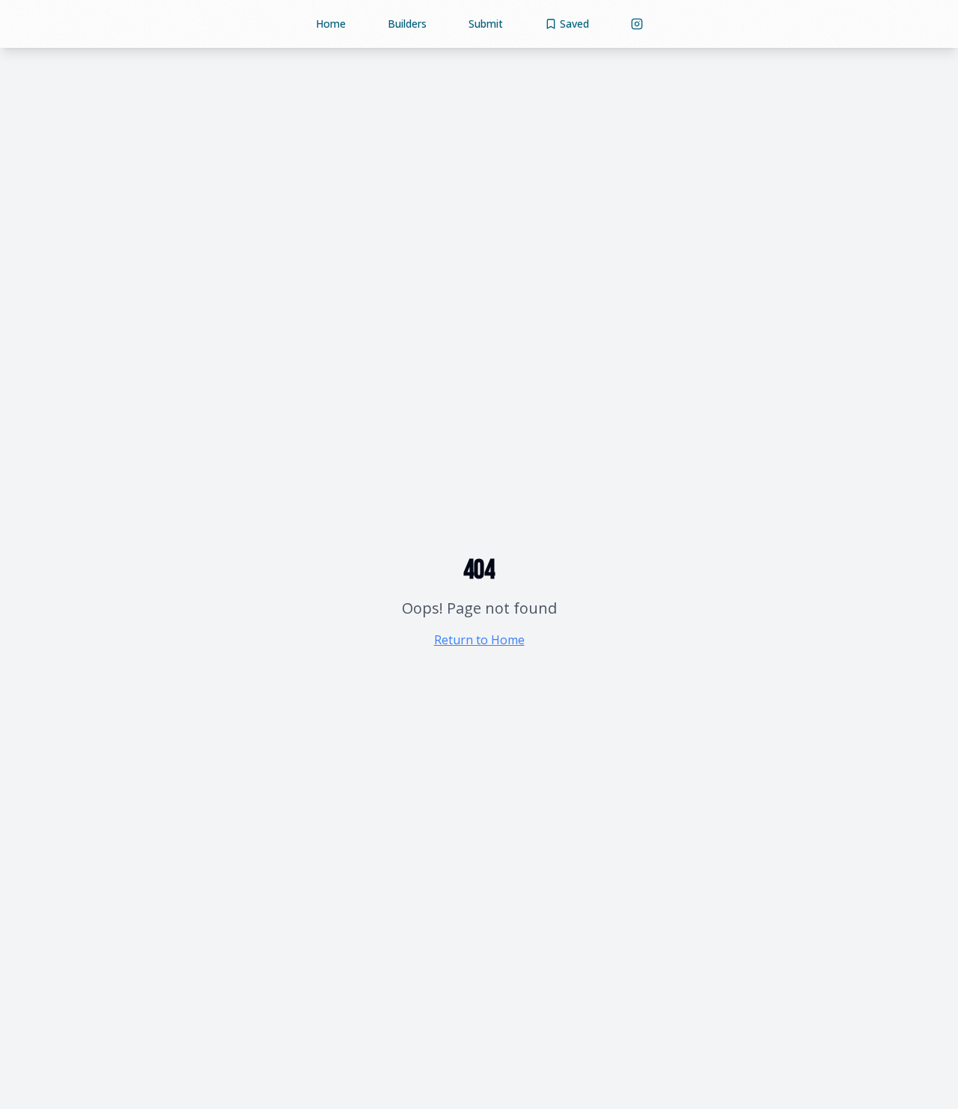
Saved (574, 23)
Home (331, 23)
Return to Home (479, 640)
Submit (486, 23)
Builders (407, 23)
